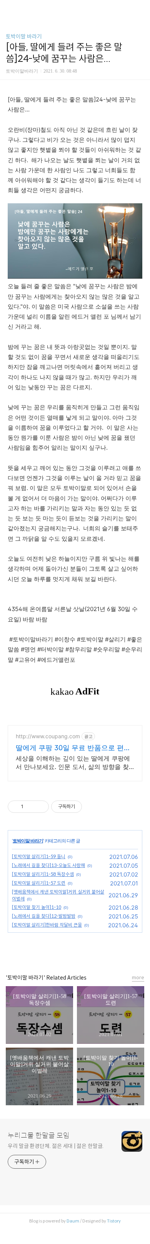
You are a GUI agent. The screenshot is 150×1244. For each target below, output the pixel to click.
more (138, 977)
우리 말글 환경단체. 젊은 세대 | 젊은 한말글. (55, 1146)
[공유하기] (30, 806)
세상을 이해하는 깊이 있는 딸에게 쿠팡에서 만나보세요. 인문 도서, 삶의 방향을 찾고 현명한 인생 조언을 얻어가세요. (73, 762)
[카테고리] (9, 8)
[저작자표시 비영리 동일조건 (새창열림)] (92, 807)
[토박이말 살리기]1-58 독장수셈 (43, 874)
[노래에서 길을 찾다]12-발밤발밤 (43, 916)
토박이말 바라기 (24, 36)
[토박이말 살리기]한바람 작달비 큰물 (47, 925)
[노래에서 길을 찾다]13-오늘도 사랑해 (48, 865)
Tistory (114, 1221)
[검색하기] (140, 8)
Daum (73, 1221)
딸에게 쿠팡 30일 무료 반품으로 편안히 (73, 748)
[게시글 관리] (40, 806)
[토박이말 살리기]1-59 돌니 (38, 856)
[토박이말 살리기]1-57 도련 (38, 883)
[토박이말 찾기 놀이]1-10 (36, 907)
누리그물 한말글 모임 (39, 1135)
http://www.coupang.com (48, 736)
